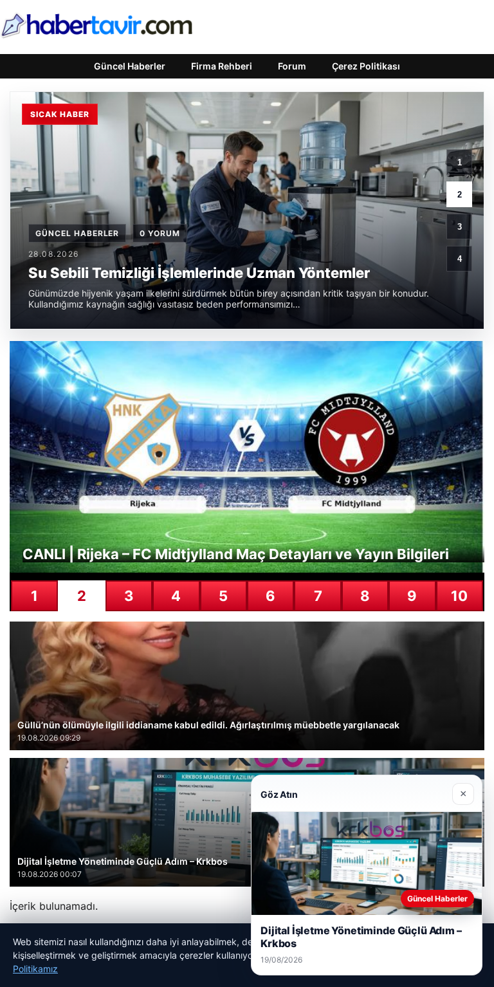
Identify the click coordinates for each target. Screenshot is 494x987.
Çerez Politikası (366, 65)
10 (459, 595)
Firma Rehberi (221, 65)
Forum (292, 65)
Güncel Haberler (129, 65)
